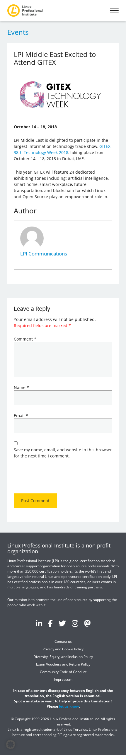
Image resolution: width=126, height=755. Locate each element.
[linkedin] (39, 623)
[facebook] (50, 623)
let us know (69, 706)
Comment (25, 339)
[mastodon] (87, 623)
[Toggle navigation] (114, 10)
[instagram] (75, 623)
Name (21, 387)
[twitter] (62, 623)
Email (21, 415)
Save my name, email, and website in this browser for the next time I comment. (63, 453)
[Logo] (24, 10)
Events (17, 32)
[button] (10, 744)
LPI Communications (43, 253)
